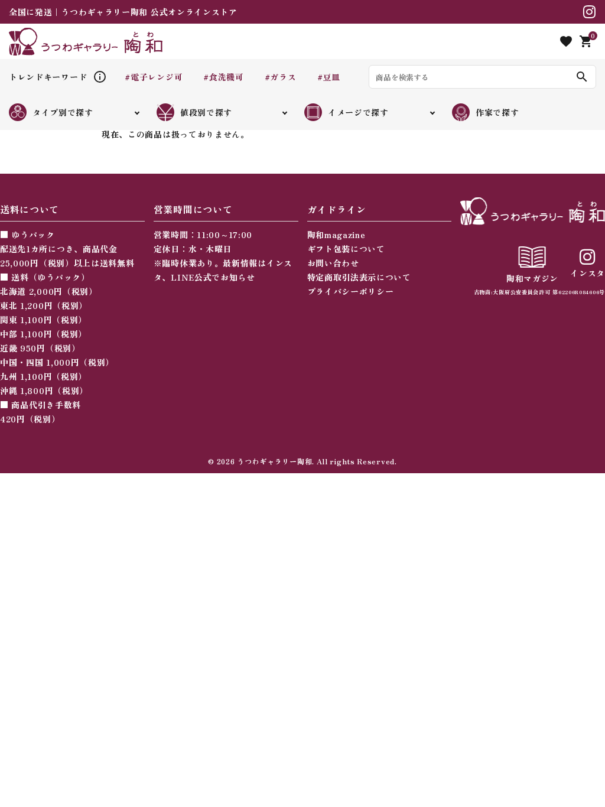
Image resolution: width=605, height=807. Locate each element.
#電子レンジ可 (154, 77)
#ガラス (281, 77)
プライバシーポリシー (350, 291)
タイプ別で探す (62, 112)
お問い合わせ (333, 263)
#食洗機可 (223, 77)
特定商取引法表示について (359, 277)
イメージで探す (358, 112)
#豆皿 (328, 77)
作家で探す (497, 112)
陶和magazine (336, 234)
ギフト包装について (346, 249)
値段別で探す (206, 112)
